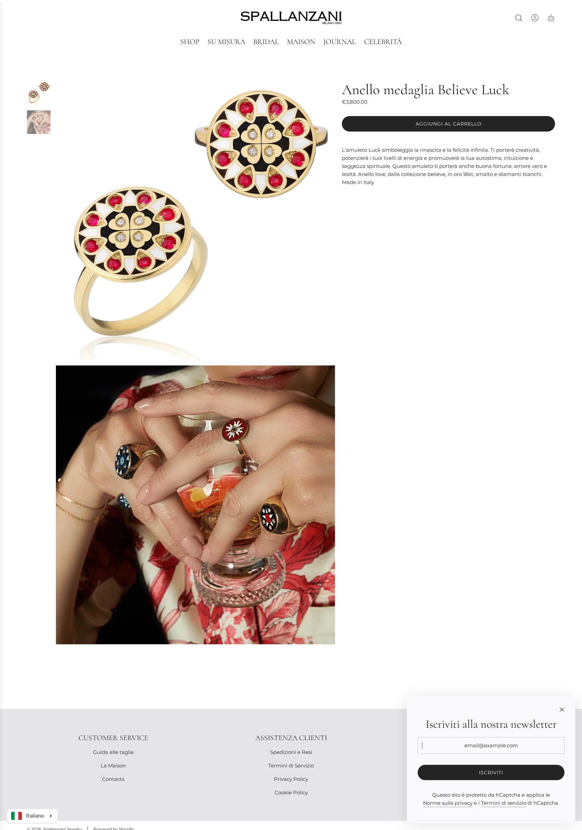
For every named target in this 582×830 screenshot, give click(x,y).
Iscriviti (491, 772)
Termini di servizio (503, 803)
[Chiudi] (562, 709)
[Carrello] (551, 18)
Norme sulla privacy (448, 803)
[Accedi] (535, 18)
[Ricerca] (519, 18)
